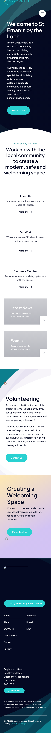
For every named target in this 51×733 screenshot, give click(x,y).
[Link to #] (42, 13)
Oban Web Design (18, 724)
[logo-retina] (17, 567)
